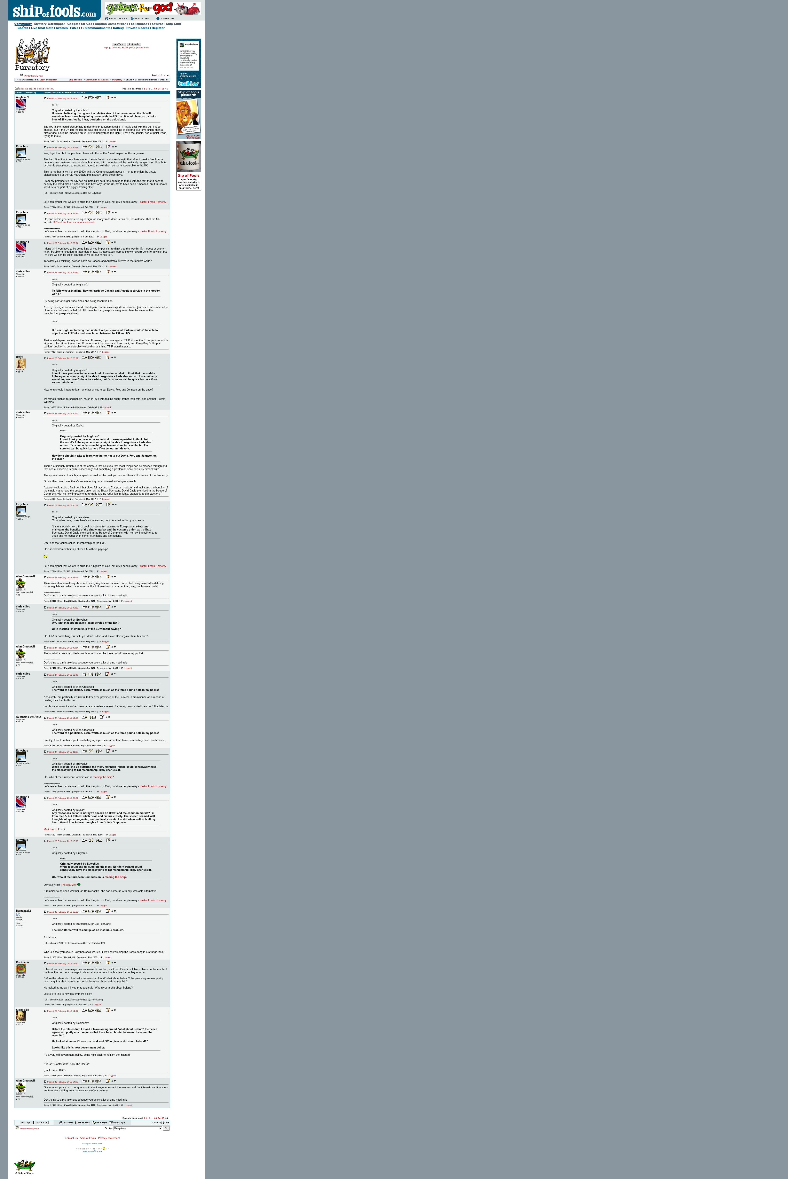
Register (52, 80)
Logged (112, 141)
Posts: (49, 141)
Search (125, 47)
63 (155, 89)
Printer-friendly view (33, 76)
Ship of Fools (88, 1138)
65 (163, 89)
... (152, 89)
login (106, 47)
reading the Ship (102, 777)
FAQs (132, 47)
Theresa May (69, 884)
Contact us (71, 1138)
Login (42, 80)
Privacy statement (109, 1138)
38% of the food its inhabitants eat (73, 222)
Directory (116, 47)
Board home (143, 47)
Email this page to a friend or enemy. (36, 89)
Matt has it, (51, 829)
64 (159, 89)
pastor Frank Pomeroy (153, 201)
